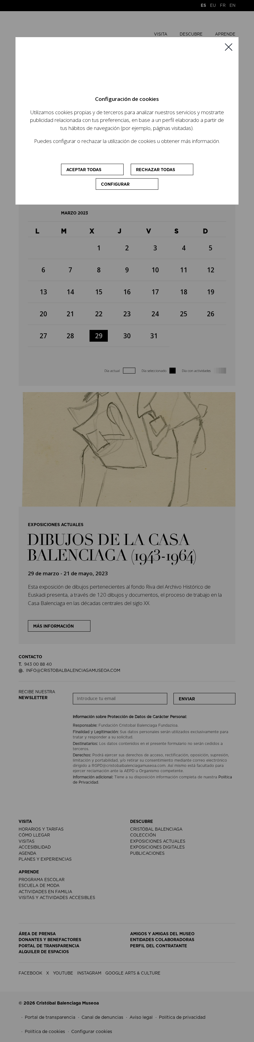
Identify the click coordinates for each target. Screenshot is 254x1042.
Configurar (115, 185)
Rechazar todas (155, 170)
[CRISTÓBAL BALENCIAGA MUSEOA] (117, 69)
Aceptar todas (83, 170)
